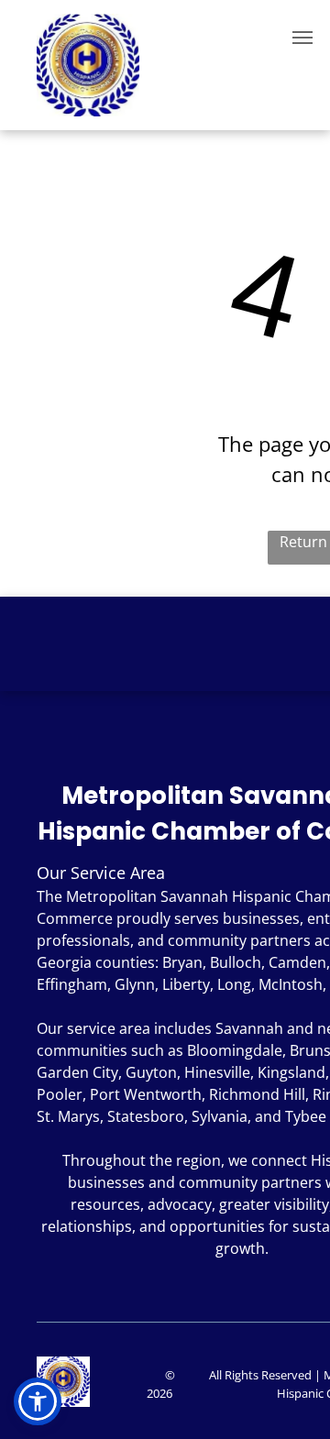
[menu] (302, 37)
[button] (37, 1401)
